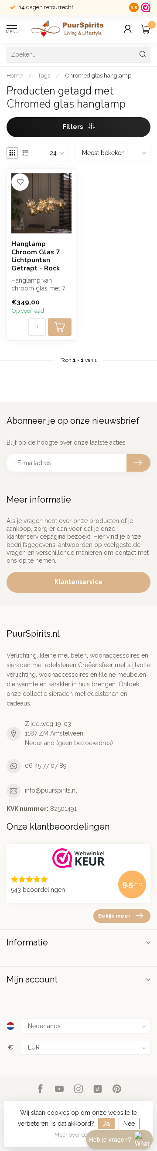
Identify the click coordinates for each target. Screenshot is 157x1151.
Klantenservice (78, 581)
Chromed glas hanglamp (98, 75)
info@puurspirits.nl (51, 790)
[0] (145, 28)
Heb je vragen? (110, 1139)
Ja (106, 1123)
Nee (129, 1123)
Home (15, 75)
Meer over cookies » (80, 1134)
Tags (44, 75)
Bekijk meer (114, 916)
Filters (73, 126)
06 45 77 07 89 (46, 765)
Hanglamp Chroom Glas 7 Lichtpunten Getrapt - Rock (35, 256)
